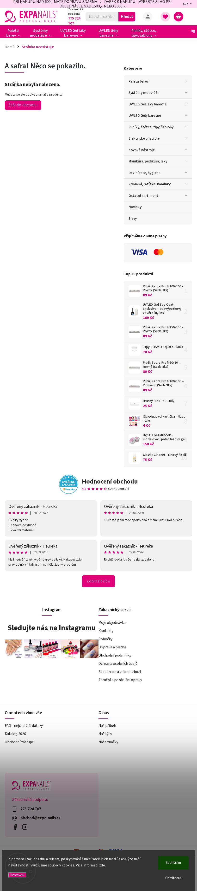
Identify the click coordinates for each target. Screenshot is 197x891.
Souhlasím (173, 862)
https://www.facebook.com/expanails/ (15, 827)
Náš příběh (107, 725)
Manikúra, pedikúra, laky (148, 161)
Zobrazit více (98, 581)
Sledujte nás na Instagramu (52, 628)
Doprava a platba (112, 647)
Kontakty (105, 630)
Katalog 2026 (15, 733)
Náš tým (105, 733)
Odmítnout (173, 878)
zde (102, 865)
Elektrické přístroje (144, 138)
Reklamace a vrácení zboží (119, 671)
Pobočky (105, 639)
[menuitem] (15, 33)
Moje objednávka (112, 622)
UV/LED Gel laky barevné (147, 104)
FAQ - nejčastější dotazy (24, 725)
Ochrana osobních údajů (117, 663)
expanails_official (25, 827)
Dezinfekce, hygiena (144, 172)
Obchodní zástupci (20, 742)
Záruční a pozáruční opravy (120, 680)
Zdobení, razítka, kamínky (150, 184)
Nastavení (17, 875)
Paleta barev (138, 81)
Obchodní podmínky (114, 655)
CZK (186, 4)
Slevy (133, 218)
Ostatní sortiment (143, 195)
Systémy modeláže (144, 92)
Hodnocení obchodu (110, 481)
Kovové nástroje (142, 150)
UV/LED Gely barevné (145, 115)
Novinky (135, 207)
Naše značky (108, 742)
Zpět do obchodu (23, 105)
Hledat (127, 16)
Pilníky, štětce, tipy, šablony (151, 127)
